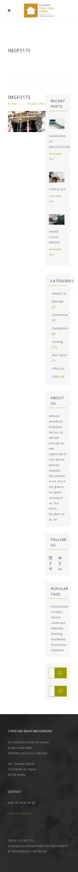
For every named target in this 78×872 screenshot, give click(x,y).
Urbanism (57, 650)
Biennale (57, 301)
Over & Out (58, 189)
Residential (58, 639)
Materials (57, 628)
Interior (56, 617)
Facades (56, 612)
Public (56, 376)
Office (56, 368)
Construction (59, 606)
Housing (57, 342)
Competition (60, 328)
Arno (14, 103)
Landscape (58, 623)
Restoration (59, 645)
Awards (57, 293)
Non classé (59, 355)
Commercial (60, 315)
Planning (56, 634)
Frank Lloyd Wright (54, 237)
